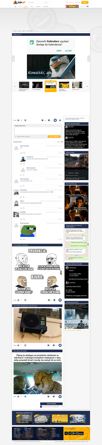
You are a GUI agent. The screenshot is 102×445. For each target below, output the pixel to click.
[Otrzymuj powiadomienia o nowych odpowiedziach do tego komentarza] (61, 167)
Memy (26, 6)
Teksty (15, 431)
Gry (20, 6)
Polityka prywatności (56, 434)
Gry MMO (28, 428)
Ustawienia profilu (41, 435)
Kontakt (53, 430)
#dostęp (73, 119)
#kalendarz (82, 118)
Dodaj (85, 2)
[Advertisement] (51, 104)
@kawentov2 (29, 169)
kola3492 (23, 212)
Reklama (53, 431)
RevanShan (23, 190)
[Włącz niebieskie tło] (87, 6)
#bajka (69, 118)
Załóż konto (77, 2)
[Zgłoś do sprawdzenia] (60, 120)
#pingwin (73, 118)
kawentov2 (30, 157)
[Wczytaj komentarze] (55, 300)
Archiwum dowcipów (17, 434)
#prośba (77, 118)
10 (57, 406)
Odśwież (59, 141)
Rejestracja (40, 431)
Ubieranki (46, 6)
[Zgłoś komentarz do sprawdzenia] (60, 145)
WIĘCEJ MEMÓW (51, 403)
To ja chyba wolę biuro (21, 245)
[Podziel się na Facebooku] (55, 120)
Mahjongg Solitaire (17, 436)
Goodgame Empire (29, 435)
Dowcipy (38, 6)
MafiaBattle (28, 431)
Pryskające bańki (17, 435)
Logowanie (40, 432)
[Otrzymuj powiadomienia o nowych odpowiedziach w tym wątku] (61, 145)
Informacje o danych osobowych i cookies (56, 436)
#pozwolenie (68, 119)
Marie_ (22, 201)
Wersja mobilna (16, 430)
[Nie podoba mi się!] (27, 120)
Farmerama (28, 430)
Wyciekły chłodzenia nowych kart (25, 306)
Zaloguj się (71, 2)
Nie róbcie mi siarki (20, 351)
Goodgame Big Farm (30, 436)
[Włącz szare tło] (86, 6)
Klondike (27, 434)
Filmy (31, 6)
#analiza (77, 119)
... (59, 406)
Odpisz (60, 153)
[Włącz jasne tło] (85, 6)
